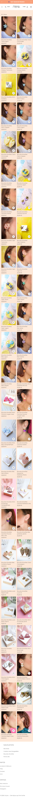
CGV (1, 774)
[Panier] (31, 7)
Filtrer (5, 14)
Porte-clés (7, 756)
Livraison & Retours (5, 766)
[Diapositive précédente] (2, 2)
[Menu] (2, 7)
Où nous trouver (5, 786)
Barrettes (6, 748)
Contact (2, 771)
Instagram (3, 789)
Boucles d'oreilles (9, 754)
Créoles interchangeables (11, 751)
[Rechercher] (5, 7)
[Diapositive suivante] (31, 2)
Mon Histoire (4, 783)
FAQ (1, 769)
